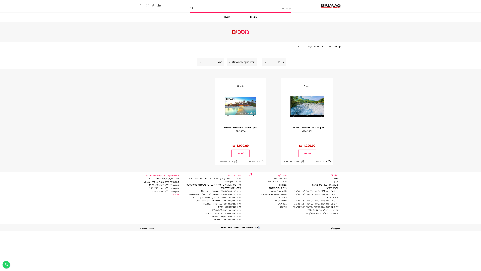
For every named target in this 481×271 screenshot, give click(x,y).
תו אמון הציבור (332, 197)
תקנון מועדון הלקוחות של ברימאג (325, 184)
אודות (336, 178)
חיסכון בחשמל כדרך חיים (231, 188)
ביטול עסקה (282, 203)
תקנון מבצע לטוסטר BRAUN (229, 207)
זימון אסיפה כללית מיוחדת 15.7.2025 (164, 185)
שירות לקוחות (281, 175)
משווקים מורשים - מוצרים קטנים (274, 194)
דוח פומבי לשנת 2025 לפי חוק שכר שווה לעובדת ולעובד (315, 207)
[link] (153, 6)
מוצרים (328, 46)
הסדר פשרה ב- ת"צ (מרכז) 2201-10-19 (322, 210)
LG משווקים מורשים (278, 191)
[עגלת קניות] (141, 6)
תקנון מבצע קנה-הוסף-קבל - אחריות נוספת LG (222, 203)
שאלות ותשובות (280, 178)
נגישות (176, 194)
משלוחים (283, 184)
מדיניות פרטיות (332, 188)
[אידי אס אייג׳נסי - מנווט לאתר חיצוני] (240, 227)
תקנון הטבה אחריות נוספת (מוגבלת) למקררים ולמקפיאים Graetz (215, 194)
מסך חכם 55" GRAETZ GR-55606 (240, 127)
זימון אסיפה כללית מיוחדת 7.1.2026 (164, 191)
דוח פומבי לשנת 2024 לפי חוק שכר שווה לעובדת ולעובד (315, 203)
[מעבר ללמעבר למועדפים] (147, 6)
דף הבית (337, 46)
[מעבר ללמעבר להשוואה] (159, 6)
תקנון (336, 181)
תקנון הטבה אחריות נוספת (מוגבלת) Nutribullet (221, 191)
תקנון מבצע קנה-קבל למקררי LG (227, 219)
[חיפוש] (191, 8)
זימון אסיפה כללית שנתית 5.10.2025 (164, 188)
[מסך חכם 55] (240, 106)
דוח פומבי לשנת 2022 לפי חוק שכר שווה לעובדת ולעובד (315, 194)
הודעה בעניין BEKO (233, 181)
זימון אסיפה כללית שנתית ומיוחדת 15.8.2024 (161, 182)
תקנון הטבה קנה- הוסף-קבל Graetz (226, 216)
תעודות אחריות (281, 197)
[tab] (243, 62)
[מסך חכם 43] (307, 106)
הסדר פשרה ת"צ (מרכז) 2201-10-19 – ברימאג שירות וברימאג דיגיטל (213, 184)
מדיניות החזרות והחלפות (277, 181)
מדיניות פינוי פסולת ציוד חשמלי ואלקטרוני (321, 213)
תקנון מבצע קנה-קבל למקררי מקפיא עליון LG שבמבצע (219, 200)
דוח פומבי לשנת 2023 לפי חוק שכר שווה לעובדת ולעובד (315, 200)
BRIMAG (334, 175)
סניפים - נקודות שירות (278, 188)
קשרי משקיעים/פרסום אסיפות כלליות (164, 178)
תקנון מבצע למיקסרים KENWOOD (226, 210)
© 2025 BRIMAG (147, 228)
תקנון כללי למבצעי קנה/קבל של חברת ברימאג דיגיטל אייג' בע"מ (215, 178)
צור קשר (283, 207)
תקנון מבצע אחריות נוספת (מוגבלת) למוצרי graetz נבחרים (217, 197)
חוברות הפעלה (281, 200)
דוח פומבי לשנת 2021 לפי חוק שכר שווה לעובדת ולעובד (315, 191)
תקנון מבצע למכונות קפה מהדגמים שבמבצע (223, 213)
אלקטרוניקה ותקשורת (314, 46)
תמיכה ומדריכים (234, 175)
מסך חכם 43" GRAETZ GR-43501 (307, 127)
